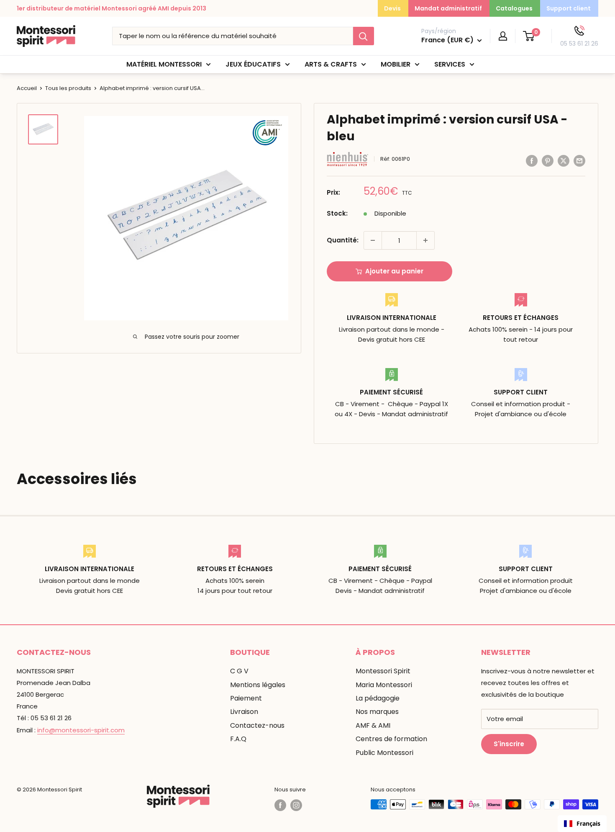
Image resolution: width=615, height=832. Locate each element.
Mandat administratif (448, 8)
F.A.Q (238, 739)
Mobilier (395, 64)
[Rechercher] (363, 36)
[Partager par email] (579, 161)
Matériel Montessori (164, 64)
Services (449, 64)
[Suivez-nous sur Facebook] (280, 805)
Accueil (27, 88)
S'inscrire (509, 743)
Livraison (244, 711)
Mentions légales (257, 685)
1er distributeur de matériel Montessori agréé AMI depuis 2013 (111, 8)
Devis (392, 8)
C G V (239, 671)
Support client (568, 8)
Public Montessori (384, 752)
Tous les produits (68, 88)
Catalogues (514, 8)
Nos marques (377, 711)
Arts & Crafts (331, 64)
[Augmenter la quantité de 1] (425, 240)
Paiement (246, 698)
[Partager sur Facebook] (532, 161)
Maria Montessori (384, 685)
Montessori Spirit (383, 671)
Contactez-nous (257, 725)
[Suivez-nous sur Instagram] (296, 805)
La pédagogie (378, 698)
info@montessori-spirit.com (81, 730)
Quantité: (343, 240)
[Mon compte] (503, 36)
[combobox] (582, 823)
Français (588, 823)
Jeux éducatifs (253, 64)
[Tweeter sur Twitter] (563, 161)
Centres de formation (391, 739)
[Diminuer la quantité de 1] (373, 240)
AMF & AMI (373, 725)
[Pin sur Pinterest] (548, 161)
